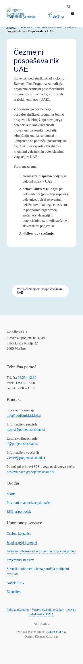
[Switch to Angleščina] (57, 15)
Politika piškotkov (18, 609)
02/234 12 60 (27, 377)
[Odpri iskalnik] (69, 6)
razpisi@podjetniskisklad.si (26, 429)
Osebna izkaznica (19, 533)
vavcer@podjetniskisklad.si (26, 458)
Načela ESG (15, 583)
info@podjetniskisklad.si (24, 415)
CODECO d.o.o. (56, 632)
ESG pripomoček (19, 511)
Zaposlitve (14, 592)
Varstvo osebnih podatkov (48, 609)
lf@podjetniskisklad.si (22, 444)
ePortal (11, 494)
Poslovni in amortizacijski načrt (28, 503)
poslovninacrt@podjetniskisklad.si (30, 472)
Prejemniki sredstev (20, 560)
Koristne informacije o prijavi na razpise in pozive (41, 551)
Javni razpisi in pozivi (22, 542)
